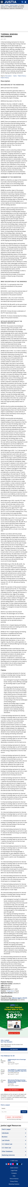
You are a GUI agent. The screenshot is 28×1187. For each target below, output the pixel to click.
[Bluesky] (17, 1164)
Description (8, 76)
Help (14, 1176)
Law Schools (6, 1140)
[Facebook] (11, 1164)
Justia (2, 5)
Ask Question (14, 1049)
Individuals (5, 1133)
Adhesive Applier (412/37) (19, 998)
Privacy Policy (14, 1181)
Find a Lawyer (5, 1105)
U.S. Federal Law (7, 1144)
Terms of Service (14, 1178)
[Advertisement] (14, 20)
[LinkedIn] (6, 1164)
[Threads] (15, 1164)
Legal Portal (14, 1170)
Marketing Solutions (8, 1155)
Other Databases (7, 1151)
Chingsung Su (10, 991)
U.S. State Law (6, 1148)
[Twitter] (19, 1164)
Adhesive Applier (14, 5)
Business (4, 1137)
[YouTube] (8, 1164)
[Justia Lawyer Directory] (21, 1164)
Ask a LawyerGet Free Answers (6, 1041)
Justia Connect (14, 1167)
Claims (15, 76)
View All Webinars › (14, 1090)
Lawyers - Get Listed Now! (14, 1117)
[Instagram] (13, 1164)
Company (14, 1173)
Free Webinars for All (7, 1056)
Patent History (22, 76)
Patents (7, 5)
